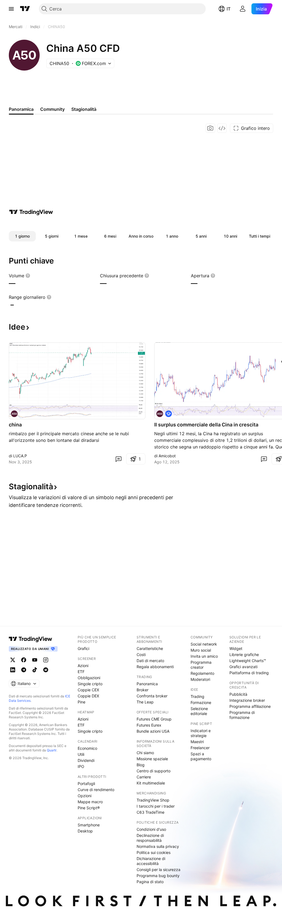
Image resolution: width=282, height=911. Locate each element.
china (15, 425)
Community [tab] (52, 109)
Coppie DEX (88, 696)
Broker (142, 689)
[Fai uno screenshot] (210, 128)
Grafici (83, 648)
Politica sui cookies (153, 852)
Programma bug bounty (158, 875)
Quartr (51, 750)
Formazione (201, 702)
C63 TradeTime (150, 812)
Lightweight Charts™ (247, 660)
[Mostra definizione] (27, 275)
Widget (235, 648)
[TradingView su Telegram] (24, 670)
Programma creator (201, 665)
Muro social (201, 650)
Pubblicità (238, 694)
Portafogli (86, 783)
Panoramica (147, 683)
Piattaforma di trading (249, 672)
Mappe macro (90, 801)
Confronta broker (152, 696)
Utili (81, 754)
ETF (81, 671)
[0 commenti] (118, 458)
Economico (87, 748)
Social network (204, 644)
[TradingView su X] (13, 660)
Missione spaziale (152, 758)
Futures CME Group (154, 719)
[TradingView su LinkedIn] (13, 670)
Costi (141, 654)
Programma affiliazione (250, 706)
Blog (141, 764)
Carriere (144, 777)
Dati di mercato (150, 660)
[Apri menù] (11, 8)
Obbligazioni (89, 677)
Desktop (85, 831)
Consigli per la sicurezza (158, 869)
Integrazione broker (247, 700)
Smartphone (89, 825)
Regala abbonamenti (155, 666)
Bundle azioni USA (153, 731)
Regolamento (202, 673)
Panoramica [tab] (21, 109)
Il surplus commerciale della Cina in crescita (206, 425)
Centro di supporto (153, 770)
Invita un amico (204, 656)
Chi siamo (145, 752)
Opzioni (84, 795)
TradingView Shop (153, 800)
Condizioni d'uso (151, 829)
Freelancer (200, 747)
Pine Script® (89, 807)
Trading (197, 696)
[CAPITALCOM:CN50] (159, 413)
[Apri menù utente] (242, 8)
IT (229, 9)
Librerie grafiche (244, 654)
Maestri (197, 741)
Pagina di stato (150, 881)
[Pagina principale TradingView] (25, 9)
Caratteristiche (150, 648)
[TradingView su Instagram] (46, 660)
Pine (81, 702)
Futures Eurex (149, 725)
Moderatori (200, 679)
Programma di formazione (242, 715)
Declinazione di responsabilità (150, 838)
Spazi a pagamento (201, 756)
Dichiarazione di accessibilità (151, 861)
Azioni (83, 665)
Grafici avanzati (243, 666)
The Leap (145, 702)
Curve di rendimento (96, 789)
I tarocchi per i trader (156, 806)
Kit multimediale (151, 783)
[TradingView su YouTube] (35, 660)
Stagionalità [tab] (83, 109)
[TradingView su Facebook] (24, 660)
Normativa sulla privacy (158, 846)
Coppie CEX (88, 689)
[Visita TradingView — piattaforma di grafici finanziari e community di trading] (31, 212)
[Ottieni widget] (222, 128)
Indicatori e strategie (201, 733)
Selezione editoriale (199, 711)
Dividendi (86, 760)
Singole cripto (90, 683)
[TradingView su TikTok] (35, 670)
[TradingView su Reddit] (46, 670)
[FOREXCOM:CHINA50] (14, 413)
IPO (81, 766)
